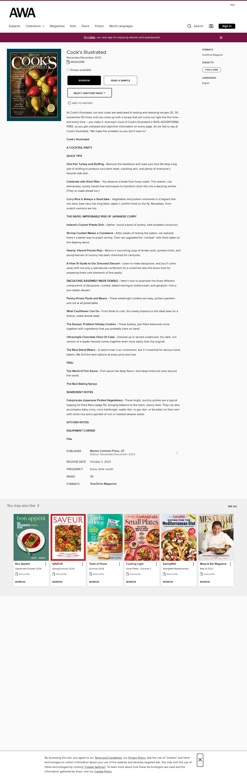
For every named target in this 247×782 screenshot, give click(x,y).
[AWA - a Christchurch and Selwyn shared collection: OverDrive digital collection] (22, 12)
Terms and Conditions (108, 758)
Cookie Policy (103, 771)
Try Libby (89, 37)
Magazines (57, 26)
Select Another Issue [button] (88, 93)
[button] (195, 26)
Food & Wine (211, 70)
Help (232, 5)
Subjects (14, 26)
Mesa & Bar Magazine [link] (213, 564)
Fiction (99, 26)
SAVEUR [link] (57, 564)
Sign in (227, 26)
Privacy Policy (136, 758)
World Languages (121, 26)
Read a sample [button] (120, 80)
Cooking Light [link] (135, 564)
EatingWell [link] (169, 564)
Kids (73, 26)
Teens (85, 26)
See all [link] (232, 506)
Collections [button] (34, 26)
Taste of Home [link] (98, 564)
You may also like (21, 506)
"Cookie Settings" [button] (95, 767)
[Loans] (211, 26)
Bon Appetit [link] (22, 564)
